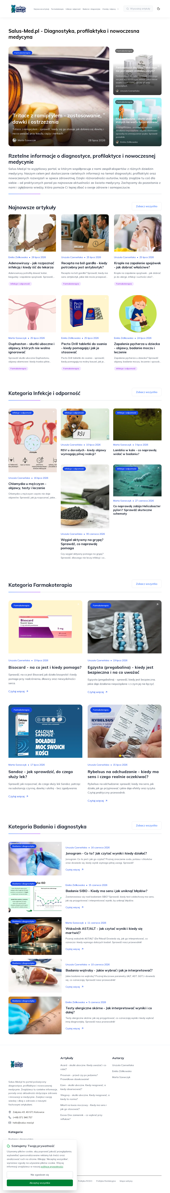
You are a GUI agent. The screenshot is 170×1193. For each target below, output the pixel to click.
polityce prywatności (52, 1166)
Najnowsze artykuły (41, 9)
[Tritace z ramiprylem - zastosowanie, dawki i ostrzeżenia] (58, 96)
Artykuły (66, 1058)
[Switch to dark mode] (159, 9)
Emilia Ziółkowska (18, 257)
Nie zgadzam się (40, 1174)
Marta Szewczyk (17, 338)
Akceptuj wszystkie (40, 1182)
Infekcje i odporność (73, 9)
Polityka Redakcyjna (106, 1181)
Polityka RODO (85, 1181)
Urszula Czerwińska (72, 257)
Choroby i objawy (109, 9)
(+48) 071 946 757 (22, 1117)
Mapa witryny (126, 1181)
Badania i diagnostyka (91, 9)
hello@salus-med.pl (23, 1122)
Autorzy (118, 1058)
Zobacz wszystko (146, 206)
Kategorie (15, 1132)
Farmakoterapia (57, 9)
